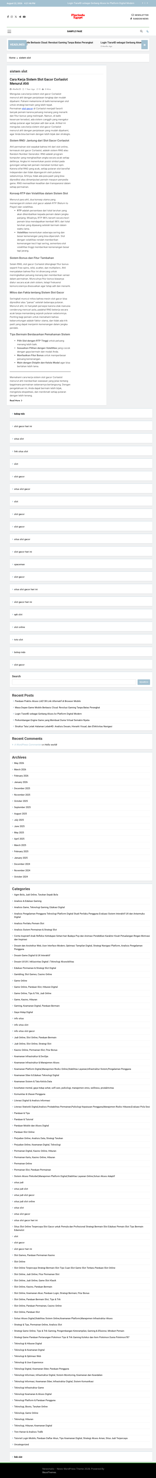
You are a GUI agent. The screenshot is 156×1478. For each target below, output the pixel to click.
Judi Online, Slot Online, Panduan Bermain (35, 1037)
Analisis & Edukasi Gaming (27, 901)
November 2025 (22, 794)
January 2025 (21, 857)
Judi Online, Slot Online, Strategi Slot (32, 1043)
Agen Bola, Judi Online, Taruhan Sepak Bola (36, 894)
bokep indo (19, 652)
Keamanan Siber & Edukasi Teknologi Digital (36, 1075)
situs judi (18, 1182)
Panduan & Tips (22, 1113)
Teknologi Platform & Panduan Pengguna (34, 1400)
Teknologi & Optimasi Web (27, 1356)
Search (16, 676)
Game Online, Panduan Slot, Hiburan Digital (36, 987)
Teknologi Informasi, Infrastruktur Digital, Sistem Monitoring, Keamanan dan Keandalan (58, 1375)
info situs (19, 1018)
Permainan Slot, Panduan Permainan (32, 1169)
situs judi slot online (24, 1201)
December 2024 (22, 864)
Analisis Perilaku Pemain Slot (29, 923)
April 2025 (19, 838)
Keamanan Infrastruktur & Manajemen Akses (36, 1062)
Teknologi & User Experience (28, 1362)
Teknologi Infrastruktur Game (29, 1387)
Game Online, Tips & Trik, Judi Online (32, 993)
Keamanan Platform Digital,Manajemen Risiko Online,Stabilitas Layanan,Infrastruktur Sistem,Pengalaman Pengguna (72, 1069)
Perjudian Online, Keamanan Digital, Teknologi (37, 1144)
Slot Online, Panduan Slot (27, 1312)
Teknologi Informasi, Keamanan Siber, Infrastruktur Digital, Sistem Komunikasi (54, 1381)
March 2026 (20, 769)
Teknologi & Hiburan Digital (28, 1343)
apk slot (18, 614)
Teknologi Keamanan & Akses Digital (33, 1394)
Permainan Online (23, 1163)
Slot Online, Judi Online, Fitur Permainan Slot (36, 1274)
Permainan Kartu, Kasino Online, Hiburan (34, 1157)
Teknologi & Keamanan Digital (29, 1350)
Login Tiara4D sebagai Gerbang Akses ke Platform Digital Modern (119, 42)
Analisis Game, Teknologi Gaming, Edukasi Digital (39, 907)
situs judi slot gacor (24, 1195)
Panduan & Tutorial (23, 1119)
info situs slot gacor (24, 1031)
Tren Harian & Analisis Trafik (28, 1431)
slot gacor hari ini (23, 426)
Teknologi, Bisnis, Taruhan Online (31, 1406)
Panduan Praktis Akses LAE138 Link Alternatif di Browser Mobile (48, 701)
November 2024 (22, 870)
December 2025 (22, 788)
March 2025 (20, 845)
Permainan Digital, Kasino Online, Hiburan (35, 1151)
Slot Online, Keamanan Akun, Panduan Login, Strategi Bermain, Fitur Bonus (51, 1293)
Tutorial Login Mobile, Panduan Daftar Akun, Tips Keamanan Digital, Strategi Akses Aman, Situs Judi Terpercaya (71, 1438)
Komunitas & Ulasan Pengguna (29, 1094)
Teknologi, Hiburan (23, 1419)
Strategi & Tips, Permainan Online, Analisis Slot (38, 1324)
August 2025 (20, 813)
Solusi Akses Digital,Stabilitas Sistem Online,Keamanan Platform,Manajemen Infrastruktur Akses (63, 1318)
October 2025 (21, 801)
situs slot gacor (22, 489)
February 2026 (21, 775)
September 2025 (22, 807)
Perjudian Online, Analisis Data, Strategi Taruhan (38, 1138)
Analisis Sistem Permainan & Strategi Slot (35, 929)
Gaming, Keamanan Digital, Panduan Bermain (37, 1005)
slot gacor (27, 108)
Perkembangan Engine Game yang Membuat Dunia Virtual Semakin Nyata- (96, 3)
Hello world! (51, 744)
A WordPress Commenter (27, 744)
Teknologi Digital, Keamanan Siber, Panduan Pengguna (41, 1368)
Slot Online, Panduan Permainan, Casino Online (38, 1305)
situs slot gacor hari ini (26, 589)
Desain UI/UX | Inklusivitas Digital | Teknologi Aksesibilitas (44, 961)
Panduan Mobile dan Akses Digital (31, 1125)
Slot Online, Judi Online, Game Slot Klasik (35, 1280)
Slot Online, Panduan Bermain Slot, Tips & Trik (37, 1299)
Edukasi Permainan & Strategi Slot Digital (35, 968)
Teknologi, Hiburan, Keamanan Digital (33, 1425)
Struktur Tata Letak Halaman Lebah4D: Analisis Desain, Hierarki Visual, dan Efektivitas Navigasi (63, 726)
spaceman (19, 564)
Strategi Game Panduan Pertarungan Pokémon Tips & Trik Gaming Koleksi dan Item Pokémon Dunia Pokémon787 (71, 1337)
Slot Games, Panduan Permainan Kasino (34, 1255)
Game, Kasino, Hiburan (25, 999)
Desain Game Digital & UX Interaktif (32, 955)
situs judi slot (21, 1188)
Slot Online (19, 1261)
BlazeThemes (49, 1472)
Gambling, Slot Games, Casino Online (33, 974)
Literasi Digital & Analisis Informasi (32, 1100)
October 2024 (21, 876)
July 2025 (19, 820)
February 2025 (21, 851)
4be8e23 (16, 89)
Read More (15, 400)
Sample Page (74, 31)
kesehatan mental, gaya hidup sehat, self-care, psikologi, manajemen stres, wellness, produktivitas (64, 1088)
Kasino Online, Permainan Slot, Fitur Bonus (35, 1050)
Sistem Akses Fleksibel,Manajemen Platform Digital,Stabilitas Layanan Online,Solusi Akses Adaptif (64, 1176)
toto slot (18, 639)
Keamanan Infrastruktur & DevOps (31, 1056)
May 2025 (19, 832)
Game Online (20, 980)
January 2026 (21, 782)
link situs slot (21, 451)
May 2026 (19, 763)
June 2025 (19, 826)
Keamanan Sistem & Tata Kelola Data (33, 1081)
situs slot (19, 438)
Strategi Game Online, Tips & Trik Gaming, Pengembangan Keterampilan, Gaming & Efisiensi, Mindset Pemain (69, 1331)
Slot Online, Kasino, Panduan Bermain (33, 1286)
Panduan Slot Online (24, 1132)
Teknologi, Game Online (26, 1413)
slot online (19, 627)
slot (16, 464)
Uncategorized (21, 1444)
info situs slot (21, 1025)
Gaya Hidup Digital (23, 1012)
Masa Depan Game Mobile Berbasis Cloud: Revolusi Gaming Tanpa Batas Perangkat (57, 707)
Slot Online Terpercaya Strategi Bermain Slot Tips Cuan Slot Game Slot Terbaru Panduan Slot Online (64, 1268)
